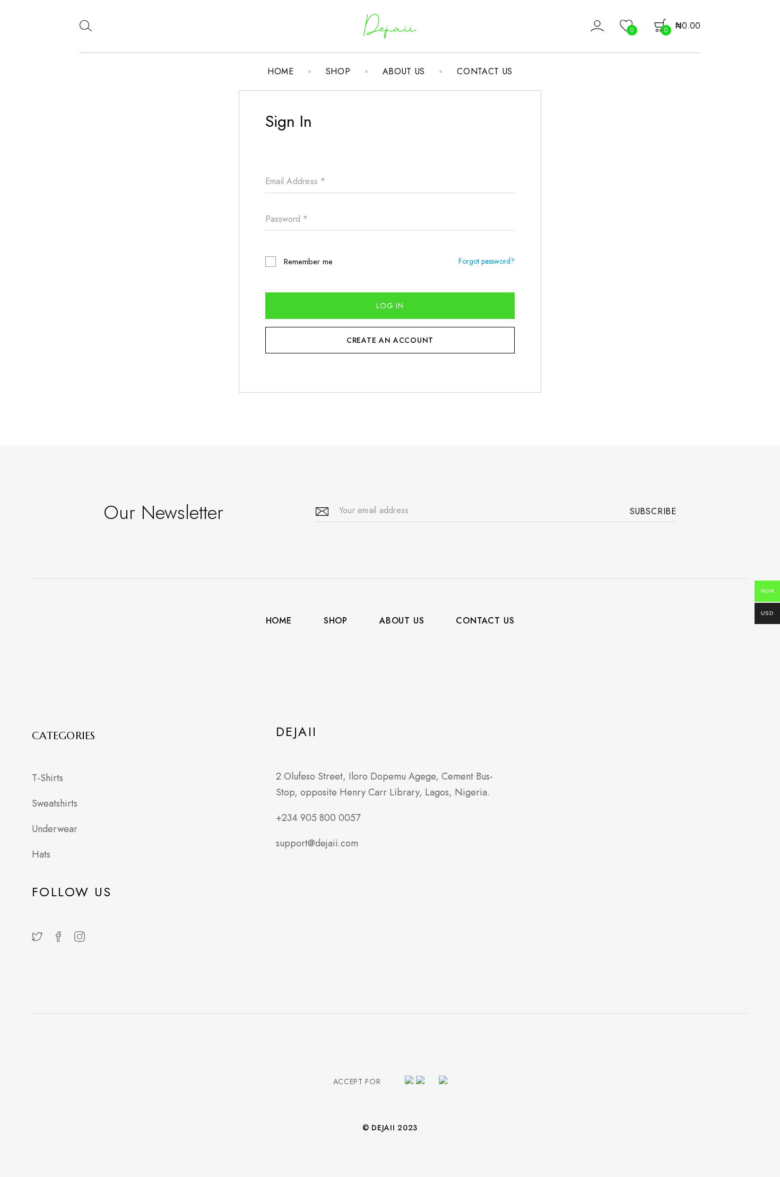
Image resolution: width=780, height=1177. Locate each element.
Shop (338, 71)
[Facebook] (58, 937)
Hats (41, 854)
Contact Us (485, 71)
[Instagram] (79, 937)
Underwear (54, 829)
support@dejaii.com (317, 843)
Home (280, 71)
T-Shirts (47, 778)
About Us (404, 71)
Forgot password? (486, 261)
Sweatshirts (54, 803)
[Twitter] (37, 937)
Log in (389, 305)
